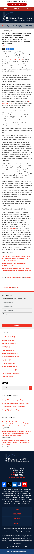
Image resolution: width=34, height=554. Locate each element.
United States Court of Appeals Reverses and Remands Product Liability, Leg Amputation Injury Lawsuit (16, 442)
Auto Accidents (8, 337)
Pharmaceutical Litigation (11, 373)
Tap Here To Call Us (17, 4)
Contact (17, 8)
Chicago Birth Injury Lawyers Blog (12, 400)
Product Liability (8, 363)
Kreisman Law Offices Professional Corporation (17, 16)
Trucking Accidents (9, 343)
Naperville (12, 228)
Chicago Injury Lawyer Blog (10, 410)
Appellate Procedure (11, 277)
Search (30, 388)
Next (16, 287)
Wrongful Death (8, 340)
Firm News (6, 360)
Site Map (17, 519)
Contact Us (17, 523)
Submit (17, 325)
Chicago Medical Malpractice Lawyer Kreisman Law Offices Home (17, 529)
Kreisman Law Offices (23, 547)
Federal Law (28, 277)
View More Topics (7, 376)
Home (6, 8)
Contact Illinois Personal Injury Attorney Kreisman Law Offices (17, 531)
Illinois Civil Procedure (10, 353)
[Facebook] (4, 484)
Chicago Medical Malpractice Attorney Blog (15, 403)
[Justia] (19, 484)
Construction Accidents (10, 356)
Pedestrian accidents (9, 370)
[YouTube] (24, 484)
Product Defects (8, 350)
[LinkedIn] (14, 484)
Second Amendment (16, 60)
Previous (5, 287)
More (29, 8)
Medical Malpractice (9, 366)
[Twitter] (9, 484)
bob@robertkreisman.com (17, 477)
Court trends (20, 277)
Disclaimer (17, 514)
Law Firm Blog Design (16, 551)
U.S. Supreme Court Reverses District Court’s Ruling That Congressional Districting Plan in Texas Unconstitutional (16, 258)
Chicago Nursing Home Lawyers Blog (13, 406)
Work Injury (6, 346)
